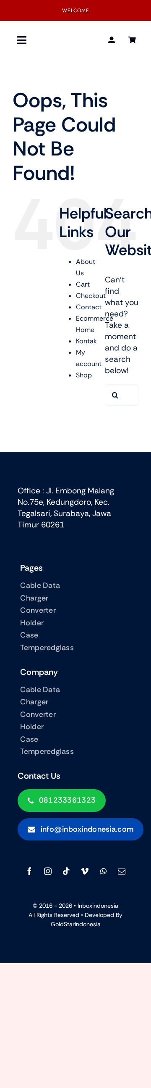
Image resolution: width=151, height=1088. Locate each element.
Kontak (86, 341)
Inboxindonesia (98, 905)
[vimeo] (85, 871)
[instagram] (48, 871)
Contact (89, 307)
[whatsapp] (103, 871)
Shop (84, 375)
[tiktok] (66, 871)
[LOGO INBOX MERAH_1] (75, 40)
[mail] (122, 871)
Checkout (91, 295)
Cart (83, 284)
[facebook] (29, 871)
